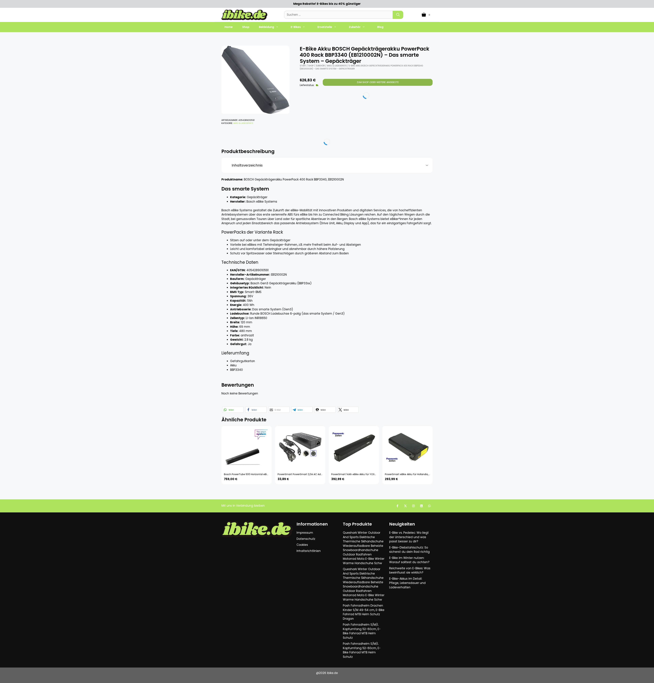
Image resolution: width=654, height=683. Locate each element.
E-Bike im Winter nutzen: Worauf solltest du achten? (409, 560)
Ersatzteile (324, 27)
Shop (245, 27)
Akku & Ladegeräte (243, 123)
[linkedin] (421, 506)
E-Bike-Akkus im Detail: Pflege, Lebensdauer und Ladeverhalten (407, 583)
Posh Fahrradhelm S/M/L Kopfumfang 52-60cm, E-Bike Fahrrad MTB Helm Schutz (362, 631)
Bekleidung (266, 27)
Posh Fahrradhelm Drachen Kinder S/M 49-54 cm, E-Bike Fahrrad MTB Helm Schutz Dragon (363, 612)
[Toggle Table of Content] (425, 165)
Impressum (305, 533)
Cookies (302, 545)
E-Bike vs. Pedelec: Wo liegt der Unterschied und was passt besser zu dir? (409, 537)
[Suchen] (398, 15)
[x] (405, 506)
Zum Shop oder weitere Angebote (378, 82)
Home (228, 27)
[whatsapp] (429, 506)
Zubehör (355, 27)
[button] (233, 410)
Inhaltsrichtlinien (309, 551)
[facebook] (397, 506)
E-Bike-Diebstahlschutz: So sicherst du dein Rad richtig (409, 549)
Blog (380, 27)
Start (303, 65)
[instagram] (413, 506)
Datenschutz (306, 539)
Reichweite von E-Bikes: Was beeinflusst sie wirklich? (409, 570)
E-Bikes (296, 27)
